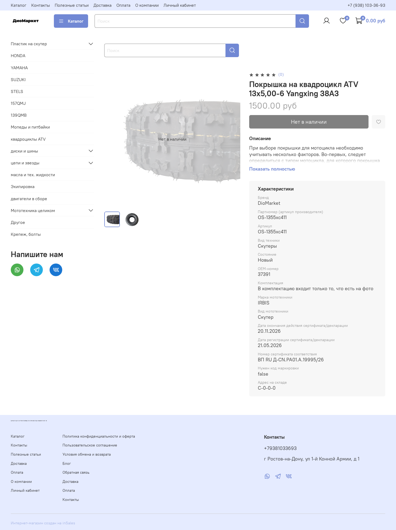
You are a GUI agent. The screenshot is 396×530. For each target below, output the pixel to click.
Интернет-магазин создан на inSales (43, 523)
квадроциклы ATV (28, 138)
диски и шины (24, 150)
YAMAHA (19, 67)
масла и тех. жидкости (33, 174)
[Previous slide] (112, 139)
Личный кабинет (180, 5)
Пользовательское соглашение (89, 445)
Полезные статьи (72, 5)
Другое (18, 222)
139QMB (19, 115)
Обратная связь (75, 472)
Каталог (18, 5)
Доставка (102, 5)
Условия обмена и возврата (86, 454)
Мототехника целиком (33, 210)
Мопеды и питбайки (30, 127)
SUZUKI (18, 79)
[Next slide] (231, 139)
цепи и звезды (25, 162)
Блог (66, 463)
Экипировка (22, 186)
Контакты (40, 5)
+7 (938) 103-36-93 (366, 5)
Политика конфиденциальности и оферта (98, 436)
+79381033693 (280, 448)
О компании (147, 5)
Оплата (123, 5)
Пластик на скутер (29, 43)
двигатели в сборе (29, 198)
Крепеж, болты (26, 234)
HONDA (18, 55)
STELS (17, 91)
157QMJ (18, 103)
